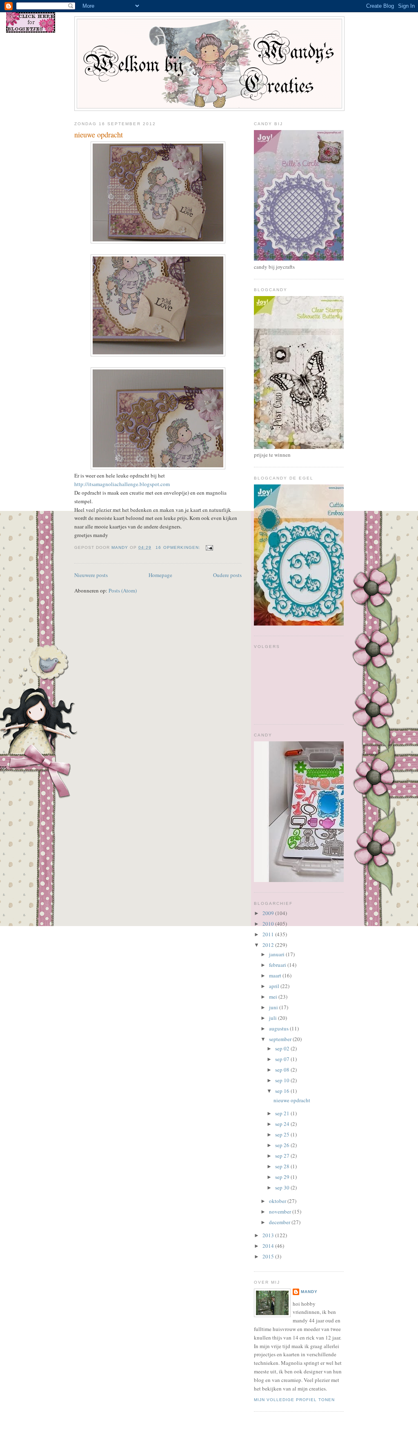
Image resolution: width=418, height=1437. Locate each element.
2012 (268, 944)
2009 (268, 913)
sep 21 (283, 1113)
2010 (268, 923)
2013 (268, 1235)
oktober (278, 1201)
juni (274, 1007)
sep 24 (283, 1123)
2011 (268, 934)
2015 (268, 1256)
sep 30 (283, 1187)
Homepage (160, 575)
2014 (268, 1245)
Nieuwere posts (91, 575)
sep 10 (283, 1080)
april (274, 986)
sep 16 (283, 1090)
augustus (279, 1028)
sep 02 (283, 1048)
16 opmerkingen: (179, 547)
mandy (309, 1291)
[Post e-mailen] (209, 547)
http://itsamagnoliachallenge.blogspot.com (122, 484)
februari (278, 964)
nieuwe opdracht (98, 134)
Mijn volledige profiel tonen (294, 1399)
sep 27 (283, 1155)
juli (273, 1017)
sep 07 (283, 1059)
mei (273, 996)
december (280, 1222)
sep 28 (283, 1166)
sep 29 (283, 1177)
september (281, 1039)
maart (275, 975)
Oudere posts (227, 575)
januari (277, 954)
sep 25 (283, 1134)
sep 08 (283, 1069)
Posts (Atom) (123, 590)
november (280, 1211)
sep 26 (283, 1145)
